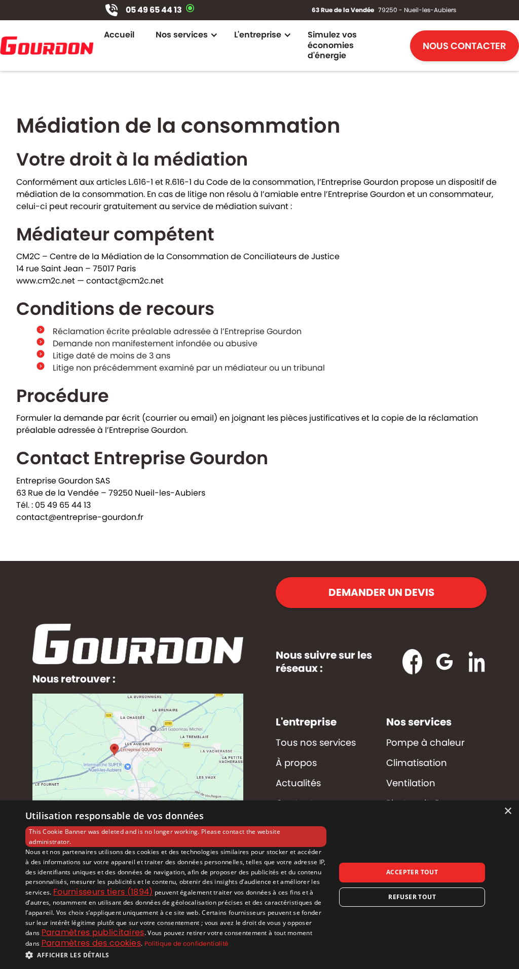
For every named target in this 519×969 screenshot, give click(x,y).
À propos (296, 763)
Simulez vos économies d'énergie (332, 45)
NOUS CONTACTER (464, 45)
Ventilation (410, 783)
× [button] (507, 811)
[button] (184, 35)
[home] (47, 45)
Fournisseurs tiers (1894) (103, 892)
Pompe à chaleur (425, 743)
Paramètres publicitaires (93, 932)
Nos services (419, 722)
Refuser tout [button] (412, 897)
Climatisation (416, 763)
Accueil (119, 35)
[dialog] (259, 884)
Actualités (298, 783)
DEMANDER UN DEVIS (381, 592)
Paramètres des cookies (91, 943)
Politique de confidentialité (186, 943)
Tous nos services (316, 743)
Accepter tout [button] (412, 872)
